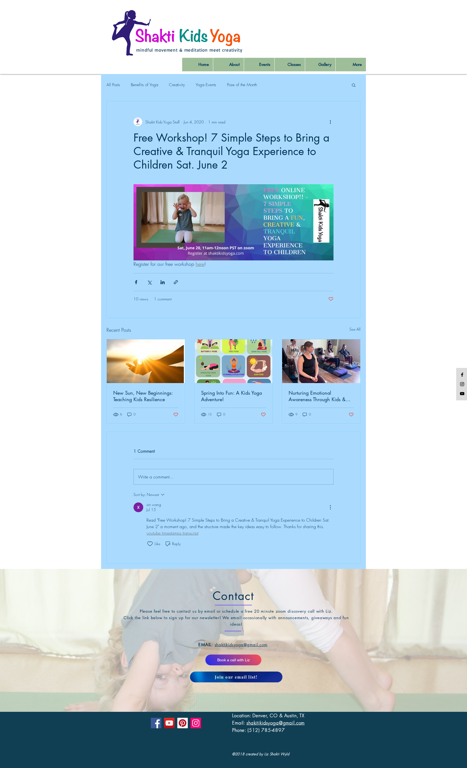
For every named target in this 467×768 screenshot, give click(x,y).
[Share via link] (175, 282)
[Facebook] (156, 723)
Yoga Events (206, 85)
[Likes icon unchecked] (150, 544)
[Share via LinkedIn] (162, 282)
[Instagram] (196, 723)
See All (355, 329)
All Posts (113, 85)
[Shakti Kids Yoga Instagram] (462, 384)
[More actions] (330, 122)
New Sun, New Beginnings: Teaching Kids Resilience (143, 396)
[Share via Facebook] (136, 282)
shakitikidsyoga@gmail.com (275, 723)
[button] (353, 85)
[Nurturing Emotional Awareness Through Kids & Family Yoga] (321, 361)
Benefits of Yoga (144, 85)
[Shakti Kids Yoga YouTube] (462, 393)
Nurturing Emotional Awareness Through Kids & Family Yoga (317, 396)
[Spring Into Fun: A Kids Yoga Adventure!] (234, 361)
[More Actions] (330, 507)
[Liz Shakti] (462, 374)
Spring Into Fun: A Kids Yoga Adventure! (231, 396)
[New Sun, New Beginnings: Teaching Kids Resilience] (146, 361)
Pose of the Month (242, 85)
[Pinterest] (182, 723)
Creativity (177, 85)
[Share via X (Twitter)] (149, 282)
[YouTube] (169, 723)
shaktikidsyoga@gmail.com (241, 644)
